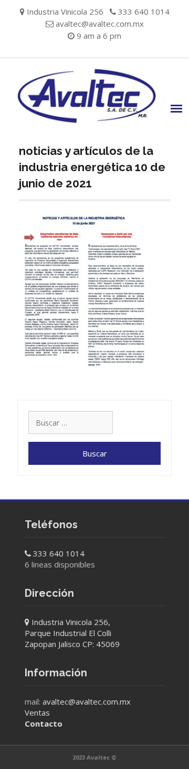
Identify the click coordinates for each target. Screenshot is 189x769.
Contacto (43, 723)
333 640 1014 (59, 553)
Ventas (37, 712)
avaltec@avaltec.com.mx (100, 23)
